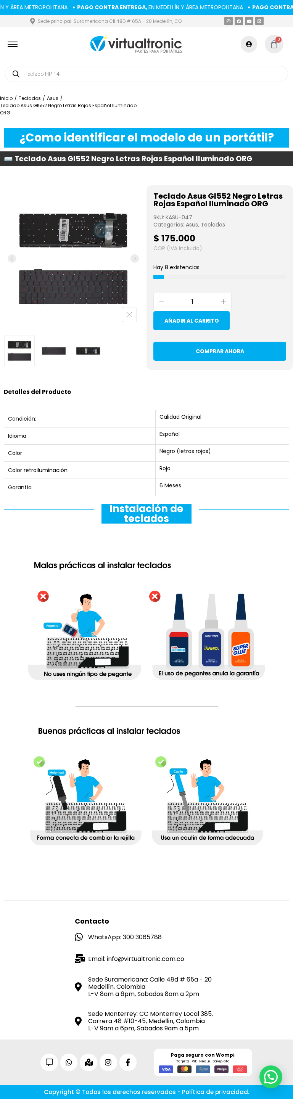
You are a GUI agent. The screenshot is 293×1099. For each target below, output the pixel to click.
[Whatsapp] (69, 1062)
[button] (270, 1076)
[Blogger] (259, 21)
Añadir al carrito (191, 321)
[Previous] (12, 258)
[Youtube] (249, 21)
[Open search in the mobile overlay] (146, 74)
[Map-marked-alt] (88, 1062)
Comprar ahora (220, 351)
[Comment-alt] (49, 1062)
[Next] (134, 258)
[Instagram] (228, 21)
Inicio (6, 98)
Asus (52, 98)
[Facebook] (239, 21)
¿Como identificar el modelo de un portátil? (146, 137)
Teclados (30, 98)
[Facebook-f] (128, 1062)
